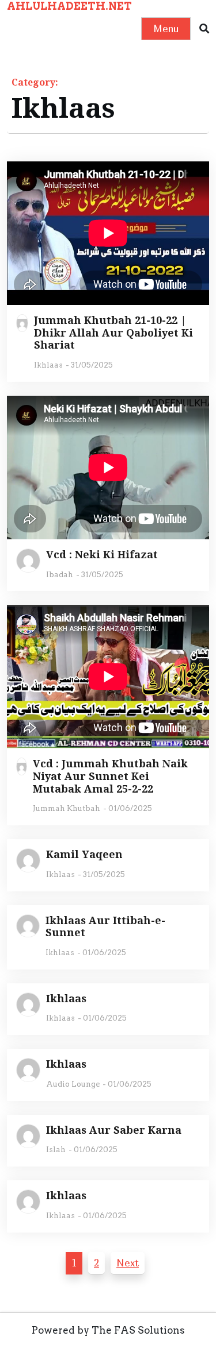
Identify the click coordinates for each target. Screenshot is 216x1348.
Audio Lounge (73, 1084)
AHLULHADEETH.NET (69, 6)
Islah (56, 1149)
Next (127, 1263)
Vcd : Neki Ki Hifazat (102, 555)
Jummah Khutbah (66, 808)
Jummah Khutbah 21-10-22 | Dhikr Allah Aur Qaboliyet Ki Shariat (113, 333)
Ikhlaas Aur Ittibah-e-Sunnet (105, 926)
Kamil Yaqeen (84, 854)
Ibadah (59, 574)
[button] (204, 29)
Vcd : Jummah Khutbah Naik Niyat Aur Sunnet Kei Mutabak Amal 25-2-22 (110, 776)
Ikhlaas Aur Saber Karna (113, 1130)
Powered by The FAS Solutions (108, 1330)
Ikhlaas (48, 365)
